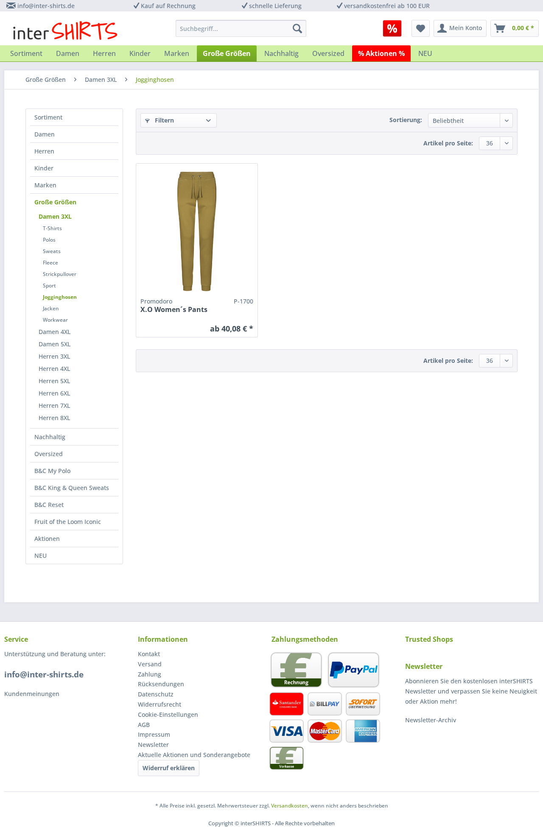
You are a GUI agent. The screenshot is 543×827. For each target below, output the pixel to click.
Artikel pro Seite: (448, 143)
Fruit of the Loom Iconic (67, 522)
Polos (49, 239)
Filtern (163, 120)
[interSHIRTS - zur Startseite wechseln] (65, 30)
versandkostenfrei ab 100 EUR (387, 6)
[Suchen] (297, 28)
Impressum (154, 734)
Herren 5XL (54, 381)
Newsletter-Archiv (430, 720)
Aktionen (47, 539)
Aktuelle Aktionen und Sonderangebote (194, 755)
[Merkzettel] (420, 28)
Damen (44, 134)
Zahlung (149, 674)
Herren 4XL (54, 369)
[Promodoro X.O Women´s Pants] (196, 231)
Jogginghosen (60, 297)
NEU (40, 555)
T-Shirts (52, 228)
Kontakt (149, 654)
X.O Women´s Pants (173, 309)
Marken (45, 185)
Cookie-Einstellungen (168, 714)
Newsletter (153, 745)
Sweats (52, 251)
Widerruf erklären (169, 768)
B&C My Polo (52, 471)
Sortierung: (405, 120)
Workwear (55, 319)
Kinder (43, 168)
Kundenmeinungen (31, 694)
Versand (150, 664)
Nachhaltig (49, 437)
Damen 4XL (54, 332)
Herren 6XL (54, 393)
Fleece (50, 262)
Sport (49, 285)
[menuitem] (395, 28)
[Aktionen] (392, 28)
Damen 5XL (54, 344)
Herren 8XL (54, 418)
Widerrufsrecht (159, 704)
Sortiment (48, 117)
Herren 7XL (54, 405)
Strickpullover (59, 274)
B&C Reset (49, 505)
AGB (144, 725)
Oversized (48, 454)
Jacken (51, 308)
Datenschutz (156, 694)
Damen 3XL (55, 216)
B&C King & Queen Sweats (71, 488)
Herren (44, 151)
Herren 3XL (54, 356)
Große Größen (55, 202)
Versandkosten (289, 805)
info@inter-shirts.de (46, 6)
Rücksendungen (161, 684)
